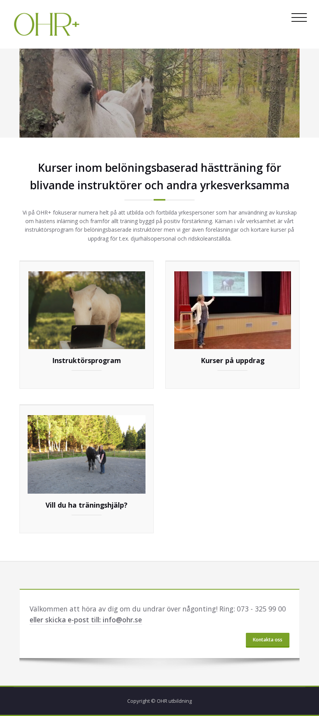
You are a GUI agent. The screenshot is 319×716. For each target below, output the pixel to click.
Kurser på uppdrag (233, 360)
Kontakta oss (267, 639)
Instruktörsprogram (86, 360)
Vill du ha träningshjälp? (87, 505)
